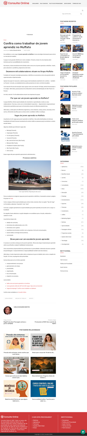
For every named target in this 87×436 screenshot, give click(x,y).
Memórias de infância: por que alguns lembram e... (16, 400)
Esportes (72, 203)
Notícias (72, 222)
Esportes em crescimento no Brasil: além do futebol (64, 56)
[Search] (82, 10)
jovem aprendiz (8, 298)
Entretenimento (72, 200)
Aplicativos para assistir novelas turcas (77, 107)
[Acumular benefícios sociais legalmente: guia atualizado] (78, 67)
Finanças (72, 207)
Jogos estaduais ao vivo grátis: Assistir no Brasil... (65, 75)
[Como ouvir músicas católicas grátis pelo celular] (65, 123)
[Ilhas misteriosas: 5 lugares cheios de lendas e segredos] (43, 365)
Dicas (72, 188)
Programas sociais (72, 233)
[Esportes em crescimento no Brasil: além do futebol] (65, 48)
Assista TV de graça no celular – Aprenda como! (77, 93)
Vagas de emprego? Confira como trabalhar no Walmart (21, 288)
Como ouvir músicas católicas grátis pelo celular (77, 120)
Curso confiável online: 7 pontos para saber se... (43, 400)
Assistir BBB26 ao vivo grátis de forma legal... (78, 55)
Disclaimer (35, 3)
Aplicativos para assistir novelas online (77, 147)
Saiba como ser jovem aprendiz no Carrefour (18, 283)
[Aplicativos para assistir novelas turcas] (65, 109)
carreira (72, 177)
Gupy (11, 198)
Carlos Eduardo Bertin (15, 50)
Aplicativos (72, 166)
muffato (31, 298)
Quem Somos (67, 3)
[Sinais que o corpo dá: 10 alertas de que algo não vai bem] (43, 341)
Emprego (72, 196)
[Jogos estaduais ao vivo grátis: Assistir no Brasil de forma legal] (65, 67)
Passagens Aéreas (72, 229)
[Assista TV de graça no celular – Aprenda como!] (65, 96)
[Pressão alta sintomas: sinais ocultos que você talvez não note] (16, 341)
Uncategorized (72, 244)
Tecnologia (72, 240)
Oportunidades (72, 225)
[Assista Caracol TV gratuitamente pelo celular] (65, 137)
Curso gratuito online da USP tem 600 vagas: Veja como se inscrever (24, 286)
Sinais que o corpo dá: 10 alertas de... (43, 352)
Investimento (72, 211)
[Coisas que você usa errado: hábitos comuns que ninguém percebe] (16, 365)
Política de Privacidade (56, 3)
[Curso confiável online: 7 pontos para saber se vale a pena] (43, 388)
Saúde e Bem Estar (72, 236)
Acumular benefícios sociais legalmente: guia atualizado (78, 75)
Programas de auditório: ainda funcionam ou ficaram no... (77, 37)
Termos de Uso (76, 3)
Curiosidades (72, 185)
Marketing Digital (72, 218)
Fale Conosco (44, 3)
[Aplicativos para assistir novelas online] (65, 150)
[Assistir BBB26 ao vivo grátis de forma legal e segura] (78, 48)
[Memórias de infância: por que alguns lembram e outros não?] (16, 388)
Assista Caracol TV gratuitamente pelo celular (77, 134)
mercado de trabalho (20, 298)
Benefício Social (72, 174)
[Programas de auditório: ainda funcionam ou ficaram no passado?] (78, 29)
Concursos (72, 181)
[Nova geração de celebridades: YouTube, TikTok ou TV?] (65, 29)
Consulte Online (22, 292)
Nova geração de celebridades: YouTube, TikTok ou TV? (65, 37)
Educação (72, 192)
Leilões (72, 214)
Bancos (72, 170)
